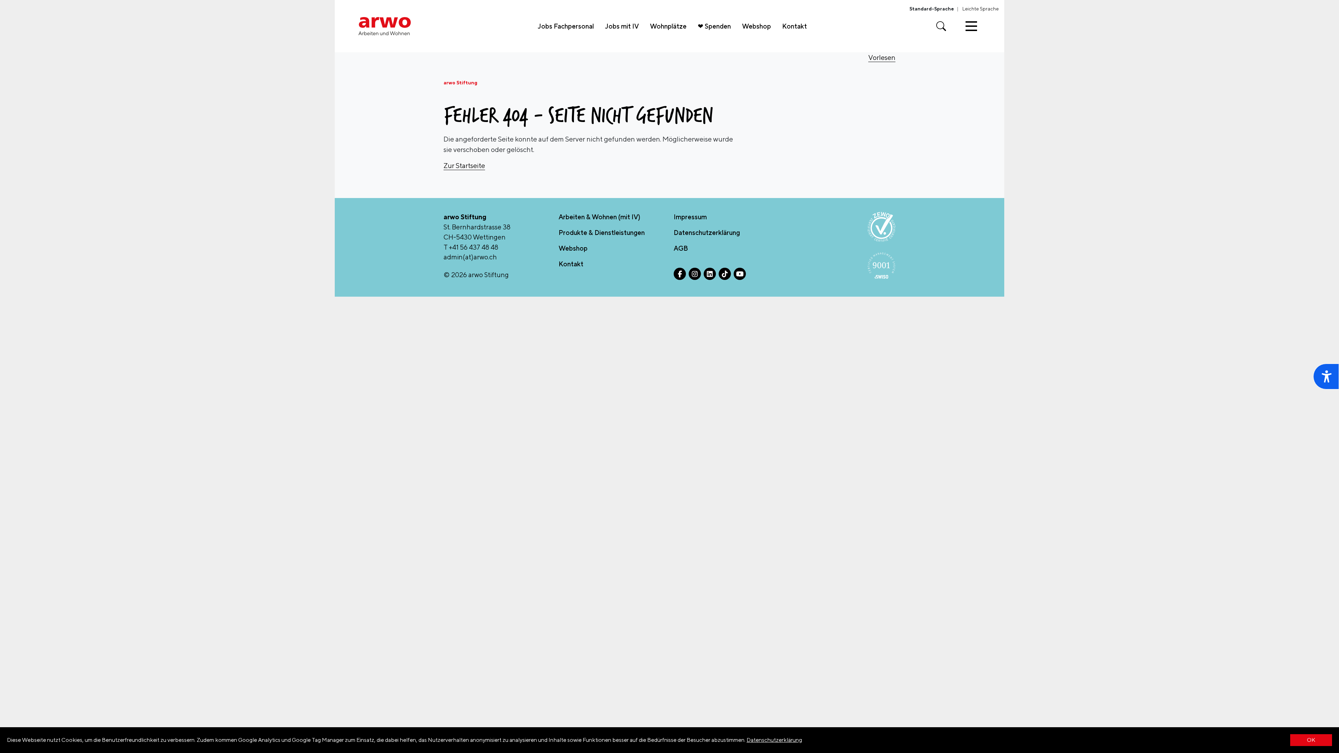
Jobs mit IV (622, 26)
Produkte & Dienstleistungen (602, 232)
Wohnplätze (668, 26)
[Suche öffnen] (941, 26)
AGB (681, 248)
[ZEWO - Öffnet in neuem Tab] (881, 227)
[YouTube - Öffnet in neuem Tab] (740, 274)
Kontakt (794, 26)
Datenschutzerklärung (774, 740)
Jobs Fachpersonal (566, 26)
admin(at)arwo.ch (470, 257)
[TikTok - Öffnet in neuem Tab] (725, 274)
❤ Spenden (714, 26)
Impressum (690, 217)
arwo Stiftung (460, 82)
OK (1311, 740)
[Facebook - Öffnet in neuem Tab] (680, 274)
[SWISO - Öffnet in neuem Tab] (881, 265)
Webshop (756, 26)
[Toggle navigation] (971, 26)
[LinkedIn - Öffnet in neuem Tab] (710, 274)
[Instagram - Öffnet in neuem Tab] (695, 274)
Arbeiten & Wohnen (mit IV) (599, 217)
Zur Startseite (464, 165)
